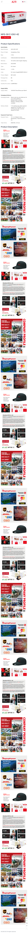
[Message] (26, 918)
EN (24, 1)
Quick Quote (7, 37)
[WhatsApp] (26, 920)
